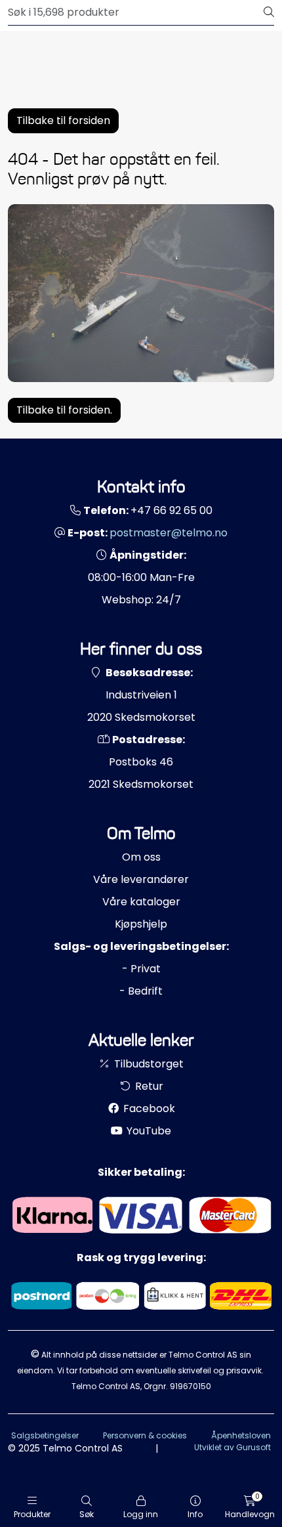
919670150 (190, 1386)
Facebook (148, 1108)
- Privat (141, 968)
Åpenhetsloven (241, 1435)
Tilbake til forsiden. (64, 410)
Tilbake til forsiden (63, 120)
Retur (147, 1086)
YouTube (147, 1130)
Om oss (141, 857)
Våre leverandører (141, 879)
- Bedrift (141, 991)
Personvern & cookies (145, 1435)
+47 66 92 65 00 (171, 510)
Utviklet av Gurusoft (232, 1447)
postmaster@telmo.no (169, 532)
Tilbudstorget (147, 1063)
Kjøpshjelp (141, 924)
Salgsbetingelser (45, 1435)
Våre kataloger (141, 901)
